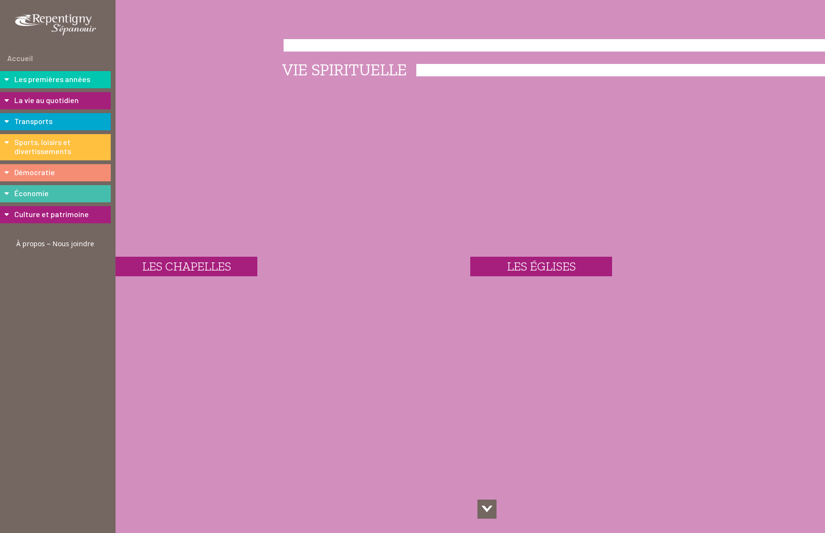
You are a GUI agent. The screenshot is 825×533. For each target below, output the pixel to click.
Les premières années (52, 79)
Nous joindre (73, 243)
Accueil (20, 58)
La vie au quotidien (46, 100)
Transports (33, 120)
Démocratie (34, 172)
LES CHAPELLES (186, 266)
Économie (31, 193)
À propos (30, 243)
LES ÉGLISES (541, 266)
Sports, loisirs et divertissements (42, 146)
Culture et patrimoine (51, 214)
